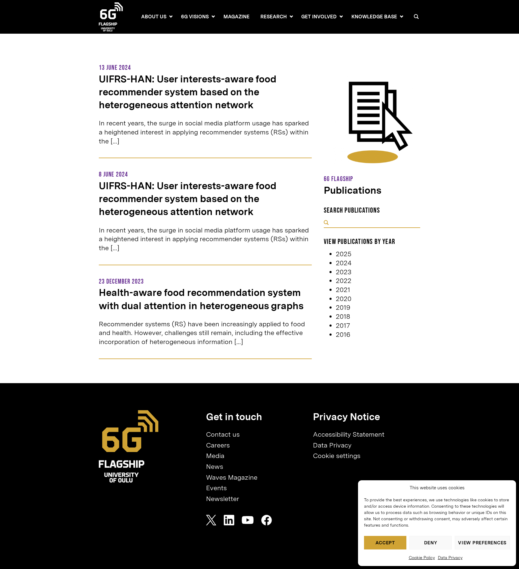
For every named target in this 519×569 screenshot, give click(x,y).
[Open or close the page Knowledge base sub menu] (401, 16)
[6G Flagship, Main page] (129, 446)
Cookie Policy (422, 557)
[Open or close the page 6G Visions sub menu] (213, 16)
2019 (343, 307)
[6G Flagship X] (211, 520)
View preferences (482, 543)
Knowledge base (374, 17)
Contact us (223, 434)
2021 (343, 290)
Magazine (236, 17)
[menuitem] (154, 17)
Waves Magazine (231, 477)
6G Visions (195, 17)
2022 (343, 280)
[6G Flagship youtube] (248, 520)
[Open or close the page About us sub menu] (170, 16)
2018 (343, 316)
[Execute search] (326, 223)
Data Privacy (450, 557)
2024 (344, 263)
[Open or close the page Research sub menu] (291, 16)
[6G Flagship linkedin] (229, 520)
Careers (218, 445)
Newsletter (222, 499)
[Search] (416, 16)
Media (215, 456)
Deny (430, 543)
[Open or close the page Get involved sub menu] (341, 16)
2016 (343, 334)
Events (216, 488)
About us (153, 17)
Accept (385, 543)
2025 (343, 254)
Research (273, 17)
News (214, 466)
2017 (343, 325)
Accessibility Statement (348, 434)
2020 (343, 299)
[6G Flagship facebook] (266, 520)
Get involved (319, 17)
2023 (343, 272)
